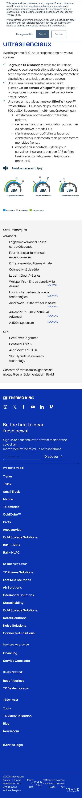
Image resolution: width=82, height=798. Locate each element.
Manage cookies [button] (24, 34)
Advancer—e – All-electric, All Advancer (33, 314)
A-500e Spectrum (33, 322)
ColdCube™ (12, 514)
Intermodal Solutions (18, 595)
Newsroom (11, 731)
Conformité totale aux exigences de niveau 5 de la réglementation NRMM (28, 372)
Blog (6, 723)
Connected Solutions (19, 633)
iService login (13, 744)
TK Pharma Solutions (18, 572)
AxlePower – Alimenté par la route (33, 304)
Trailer (7, 476)
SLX (6, 331)
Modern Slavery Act (60, 783)
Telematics (11, 506)
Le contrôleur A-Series (24, 275)
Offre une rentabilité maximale (30, 263)
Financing (10, 653)
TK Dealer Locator (16, 688)
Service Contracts (16, 660)
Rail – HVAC (11, 552)
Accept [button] (42, 34)
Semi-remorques (15, 230)
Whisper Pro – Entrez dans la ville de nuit (33, 283)
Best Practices (13, 680)
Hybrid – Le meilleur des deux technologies (33, 294)
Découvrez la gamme (23, 338)
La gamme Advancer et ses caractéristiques (27, 244)
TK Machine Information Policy (49, 783)
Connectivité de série (24, 269)
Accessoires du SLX (23, 350)
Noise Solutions (14, 625)
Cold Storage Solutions (20, 537)
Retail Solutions (15, 617)
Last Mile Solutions (17, 579)
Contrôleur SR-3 (20, 344)
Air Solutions (12, 587)
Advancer (9, 236)
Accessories (12, 529)
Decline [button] (59, 34)
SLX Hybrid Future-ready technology (26, 358)
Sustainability (13, 602)
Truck (7, 483)
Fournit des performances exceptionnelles (27, 254)
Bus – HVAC (11, 544)
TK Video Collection (17, 715)
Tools (7, 708)
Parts (7, 522)
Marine (8, 499)
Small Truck (11, 491)
